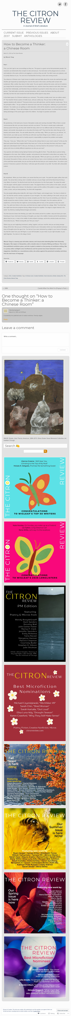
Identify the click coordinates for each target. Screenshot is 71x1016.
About (54, 33)
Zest (7, 36)
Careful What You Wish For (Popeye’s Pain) (52, 288)
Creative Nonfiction (17, 276)
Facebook (65, 4)
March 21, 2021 (8, 53)
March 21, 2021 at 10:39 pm (17, 312)
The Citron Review (35, 17)
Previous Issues (37, 33)
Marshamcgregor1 (14, 310)
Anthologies (33, 36)
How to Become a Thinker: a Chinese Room (24, 46)
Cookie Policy (36, 1011)
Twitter (59, 4)
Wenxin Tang (14, 278)
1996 (6, 288)
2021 (10, 276)
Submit (17, 36)
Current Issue (14, 33)
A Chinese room (29, 276)
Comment (63, 350)
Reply (6, 319)
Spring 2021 (60, 276)
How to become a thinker (50, 276)
